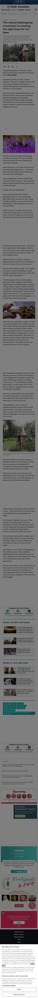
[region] (19, 971)
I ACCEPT (19, 989)
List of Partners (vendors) (9, 986)
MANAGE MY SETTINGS (19, 994)
